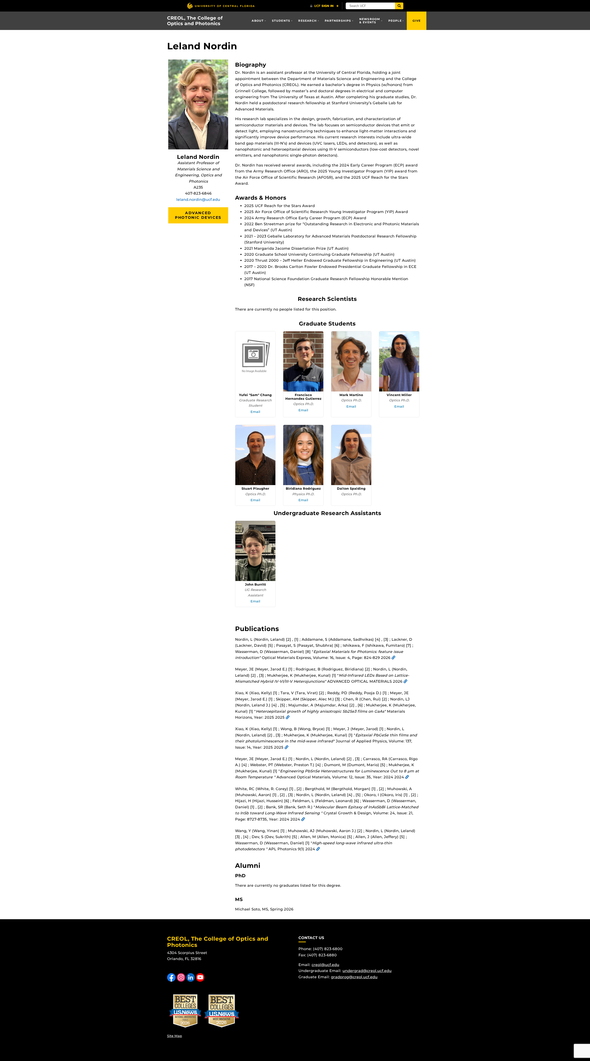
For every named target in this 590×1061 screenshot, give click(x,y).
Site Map (174, 1036)
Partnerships (338, 20)
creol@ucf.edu (325, 965)
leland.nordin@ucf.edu (198, 199)
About (258, 20)
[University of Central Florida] (221, 5)
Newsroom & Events (369, 20)
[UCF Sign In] (324, 6)
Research (307, 20)
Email (255, 412)
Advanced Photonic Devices (198, 215)
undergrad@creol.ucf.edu (367, 971)
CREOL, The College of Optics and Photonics (195, 20)
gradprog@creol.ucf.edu (354, 977)
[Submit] (399, 6)
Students (281, 20)
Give (417, 20)
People (395, 20)
